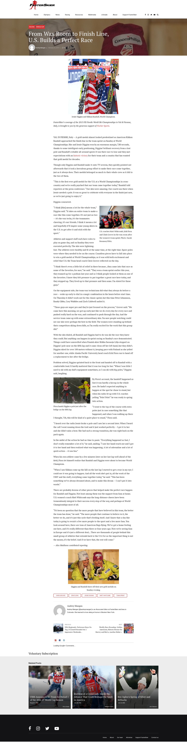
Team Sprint (120, 595)
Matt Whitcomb (105, 595)
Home (36, 15)
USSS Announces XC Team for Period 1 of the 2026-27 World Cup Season (49, 698)
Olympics (47, 15)
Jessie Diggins (89, 595)
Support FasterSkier (130, 15)
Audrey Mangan (40, 48)
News (58, 15)
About (115, 15)
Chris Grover (60, 595)
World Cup (40, 27)
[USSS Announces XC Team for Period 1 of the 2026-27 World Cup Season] (49, 687)
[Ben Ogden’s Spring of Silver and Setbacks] (137, 687)
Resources (79, 15)
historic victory (80, 155)
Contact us (154, 737)
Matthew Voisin (109, 706)
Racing (67, 15)
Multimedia (92, 15)
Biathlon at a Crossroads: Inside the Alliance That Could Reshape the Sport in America (93, 697)
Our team (120, 737)
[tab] (56, 641)
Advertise (129, 737)
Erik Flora (74, 595)
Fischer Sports (103, 126)
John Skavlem (153, 706)
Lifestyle (104, 15)
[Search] (157, 15)
